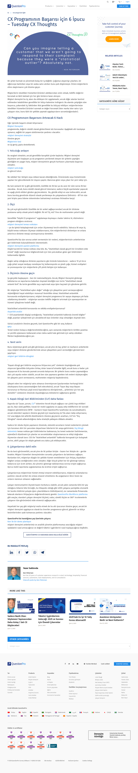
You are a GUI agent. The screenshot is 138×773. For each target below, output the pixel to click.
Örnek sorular (11, 677)
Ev (8, 13)
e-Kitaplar (50, 682)
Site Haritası (48, 760)
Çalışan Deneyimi (100, 698)
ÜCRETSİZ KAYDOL (122, 664)
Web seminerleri (51, 692)
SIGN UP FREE (123, 6)
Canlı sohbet (105, 664)
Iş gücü (30, 682)
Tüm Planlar (72, 677)
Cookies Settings (87, 760)
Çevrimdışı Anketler (100, 685)
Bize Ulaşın (124, 698)
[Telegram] (42, 552)
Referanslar (124, 685)
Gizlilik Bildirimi (59, 760)
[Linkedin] (11, 552)
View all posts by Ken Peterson (35, 580)
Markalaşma (11, 685)
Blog (48, 677)
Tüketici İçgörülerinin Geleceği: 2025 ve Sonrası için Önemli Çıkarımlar (50, 619)
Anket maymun (73, 693)
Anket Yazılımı (32, 677)
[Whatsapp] (34, 552)
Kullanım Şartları (73, 760)
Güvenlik (10, 692)
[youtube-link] (77, 664)
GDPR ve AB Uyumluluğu (102, 695)
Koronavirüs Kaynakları (53, 695)
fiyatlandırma (94, 6)
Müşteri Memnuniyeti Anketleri (103, 687)
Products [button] (48, 6)
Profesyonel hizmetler (14, 690)
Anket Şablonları (51, 685)
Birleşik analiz (99, 680)
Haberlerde (124, 682)
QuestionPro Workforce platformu (73, 494)
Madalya (71, 699)
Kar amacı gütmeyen (74, 679)
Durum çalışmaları (52, 687)
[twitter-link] (69, 664)
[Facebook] (19, 552)
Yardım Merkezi (91, 664)
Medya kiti (124, 695)
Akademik (71, 682)
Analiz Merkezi (32, 698)
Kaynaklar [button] (71, 6)
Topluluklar (31, 685)
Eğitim (49, 690)
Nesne (49, 679)
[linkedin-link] (73, 664)
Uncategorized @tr (19, 13)
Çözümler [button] (59, 6)
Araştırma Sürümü (33, 692)
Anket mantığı (11, 682)
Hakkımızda (124, 677)
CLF (33, 404)
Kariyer (123, 690)
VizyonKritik (72, 696)
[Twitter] (27, 552)
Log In (127, 1)
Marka (123, 692)
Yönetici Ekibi (125, 679)
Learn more (114, 39)
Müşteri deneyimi (33, 679)
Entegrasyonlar (12, 687)
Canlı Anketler (32, 695)
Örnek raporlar (12, 679)
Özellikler (83, 6)
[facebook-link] (65, 664)
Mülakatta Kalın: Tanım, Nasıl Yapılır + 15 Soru (120, 88)
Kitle (29, 687)
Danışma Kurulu (125, 687)
